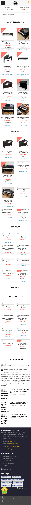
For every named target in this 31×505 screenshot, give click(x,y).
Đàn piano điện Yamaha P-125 (8, 67)
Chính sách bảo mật (8, 458)
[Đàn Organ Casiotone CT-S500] (23, 233)
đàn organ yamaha (18, 479)
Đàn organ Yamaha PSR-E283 (7, 261)
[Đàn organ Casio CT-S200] (23, 58)
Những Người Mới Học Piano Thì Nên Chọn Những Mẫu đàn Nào (19, 415)
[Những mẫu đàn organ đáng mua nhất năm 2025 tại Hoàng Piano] (5, 407)
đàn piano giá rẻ (18, 482)
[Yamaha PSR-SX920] (23, 258)
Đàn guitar (15, 288)
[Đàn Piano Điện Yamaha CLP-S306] (23, 85)
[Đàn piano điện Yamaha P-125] (7, 58)
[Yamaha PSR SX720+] (7, 271)
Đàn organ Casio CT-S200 (23, 67)
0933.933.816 (12, 441)
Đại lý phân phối (7, 461)
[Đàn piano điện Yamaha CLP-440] (23, 34)
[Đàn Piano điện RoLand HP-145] (7, 168)
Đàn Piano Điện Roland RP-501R (7, 118)
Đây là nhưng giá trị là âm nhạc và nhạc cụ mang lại (14, 369)
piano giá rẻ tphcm (7, 482)
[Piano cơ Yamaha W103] (23, 210)
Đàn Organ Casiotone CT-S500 (23, 236)
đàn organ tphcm (6, 479)
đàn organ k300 (6, 476)
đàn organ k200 (6, 485)
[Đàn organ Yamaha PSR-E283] (7, 258)
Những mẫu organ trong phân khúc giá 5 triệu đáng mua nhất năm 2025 (19, 391)
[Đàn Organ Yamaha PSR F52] (7, 34)
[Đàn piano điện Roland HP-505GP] (23, 163)
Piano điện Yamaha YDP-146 (7, 151)
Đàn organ (15, 227)
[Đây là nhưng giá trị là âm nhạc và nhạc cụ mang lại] (15, 366)
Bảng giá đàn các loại (8, 463)
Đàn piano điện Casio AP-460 (23, 118)
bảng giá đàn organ (17, 485)
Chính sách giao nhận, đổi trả (10, 456)
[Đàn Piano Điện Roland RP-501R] (7, 109)
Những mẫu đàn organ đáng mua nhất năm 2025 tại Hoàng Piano (19, 403)
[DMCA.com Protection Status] (4, 493)
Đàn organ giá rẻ (15, 297)
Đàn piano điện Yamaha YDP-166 (8, 93)
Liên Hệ (5, 465)
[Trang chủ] (15, 3)
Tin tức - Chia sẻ (15, 360)
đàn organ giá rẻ (16, 476)
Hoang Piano (11, 449)
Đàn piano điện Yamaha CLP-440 (23, 42)
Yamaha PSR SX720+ (8, 273)
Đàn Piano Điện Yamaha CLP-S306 (23, 93)
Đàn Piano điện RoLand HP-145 (7, 176)
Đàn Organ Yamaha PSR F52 (7, 42)
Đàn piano (15, 131)
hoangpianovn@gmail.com (14, 446)
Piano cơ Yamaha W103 (23, 213)
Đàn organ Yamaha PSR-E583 (7, 236)
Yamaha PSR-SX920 (23, 261)
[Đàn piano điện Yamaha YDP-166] (7, 85)
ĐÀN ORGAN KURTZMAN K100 (23, 274)
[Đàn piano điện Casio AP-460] (23, 109)
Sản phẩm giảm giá (15, 22)
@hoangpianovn (13, 443)
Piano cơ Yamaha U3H (8, 212)
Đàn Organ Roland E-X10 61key (8, 249)
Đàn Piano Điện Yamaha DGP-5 (8, 201)
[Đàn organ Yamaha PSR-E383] (23, 246)
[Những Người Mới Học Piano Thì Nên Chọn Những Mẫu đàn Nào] (5, 419)
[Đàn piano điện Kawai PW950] (23, 187)
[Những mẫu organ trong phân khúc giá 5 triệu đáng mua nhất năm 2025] (5, 394)
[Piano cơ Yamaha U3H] (7, 210)
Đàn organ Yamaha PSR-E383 (23, 249)
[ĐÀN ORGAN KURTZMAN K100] (23, 271)
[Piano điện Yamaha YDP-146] (7, 143)
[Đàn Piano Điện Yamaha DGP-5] (7, 192)
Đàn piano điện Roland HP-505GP (23, 166)
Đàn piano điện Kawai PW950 (23, 190)
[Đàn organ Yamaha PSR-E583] (7, 233)
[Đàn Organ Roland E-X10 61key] (7, 246)
